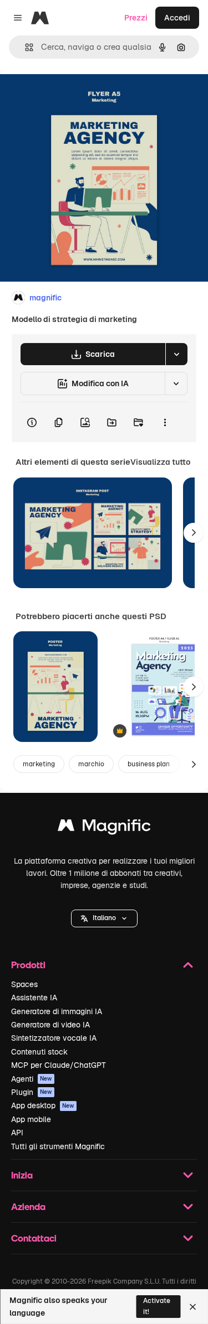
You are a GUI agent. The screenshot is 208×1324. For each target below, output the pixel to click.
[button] (104, 918)
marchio (91, 764)
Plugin (31, 1092)
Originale (73, 95)
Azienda (28, 1206)
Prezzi (136, 18)
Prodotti (28, 964)
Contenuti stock (39, 1052)
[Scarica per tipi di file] (176, 354)
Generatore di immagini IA (56, 1011)
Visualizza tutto (160, 462)
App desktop (42, 1105)
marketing (39, 764)
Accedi (177, 18)
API (17, 1133)
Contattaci (34, 1238)
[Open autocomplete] (24, 47)
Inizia (22, 1175)
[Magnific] (104, 828)
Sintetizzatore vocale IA (54, 1038)
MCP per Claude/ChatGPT (58, 1065)
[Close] (193, 1306)
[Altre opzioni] (165, 422)
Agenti (31, 1079)
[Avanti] (194, 532)
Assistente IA (34, 998)
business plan (149, 764)
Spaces (24, 984)
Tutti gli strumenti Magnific (58, 1146)
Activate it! (156, 1306)
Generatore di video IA (50, 1025)
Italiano (104, 917)
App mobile (31, 1119)
